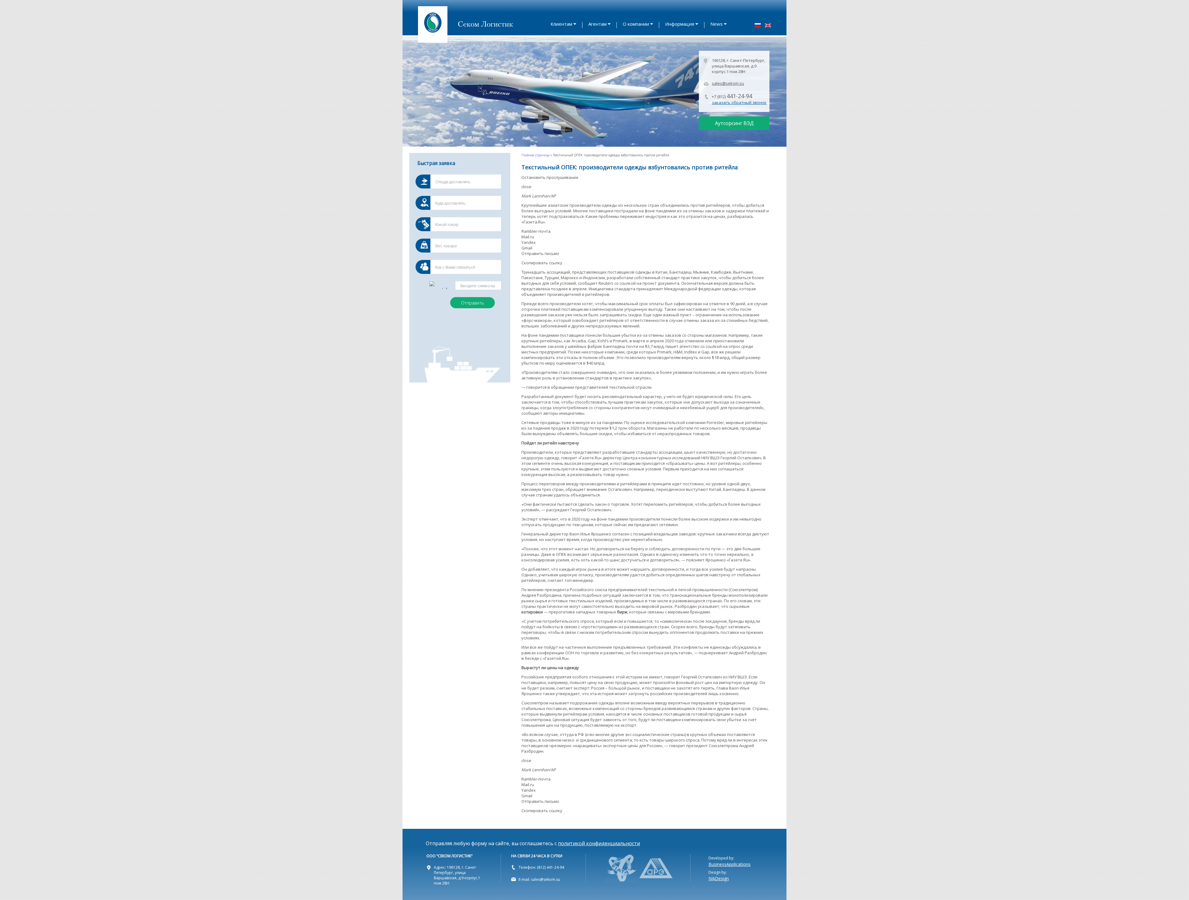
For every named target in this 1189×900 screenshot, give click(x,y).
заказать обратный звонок (739, 102)
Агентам (597, 24)
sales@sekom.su (728, 83)
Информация (679, 24)
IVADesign (718, 878)
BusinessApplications (729, 864)
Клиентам (561, 24)
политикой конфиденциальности (599, 843)
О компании (636, 24)
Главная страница (535, 155)
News (716, 24)
